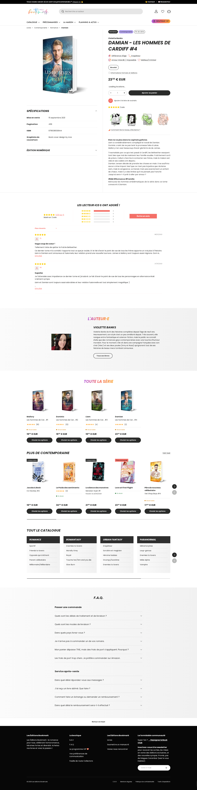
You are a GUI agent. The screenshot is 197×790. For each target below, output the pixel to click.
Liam (88, 416)
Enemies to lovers (74, 546)
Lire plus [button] (38, 255)
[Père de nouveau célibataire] (157, 472)
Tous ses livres (103, 356)
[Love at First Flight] (128, 472)
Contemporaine (40, 28)
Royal (68, 555)
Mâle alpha (145, 560)
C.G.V (115, 782)
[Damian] (128, 400)
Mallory (30, 416)
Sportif (32, 546)
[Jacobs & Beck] (39, 472)
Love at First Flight (124, 487)
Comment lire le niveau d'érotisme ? (125, 130)
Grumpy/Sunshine (111, 560)
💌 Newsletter (164, 2)
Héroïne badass (110, 555)
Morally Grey (72, 550)
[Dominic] (69, 400)
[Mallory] (39, 400)
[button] (168, 11)
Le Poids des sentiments (67, 487)
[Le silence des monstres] (98, 472)
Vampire (144, 564)
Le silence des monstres (97, 487)
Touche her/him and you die (78, 560)
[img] (40, 234)
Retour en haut (98, 722)
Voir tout (166, 453)
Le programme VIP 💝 (79, 749)
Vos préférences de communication (78, 755)
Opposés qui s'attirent (39, 555)
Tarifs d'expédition (164, 782)
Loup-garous (145, 550)
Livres (29, 28)
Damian (119, 416)
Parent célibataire (37, 560)
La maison (68, 22)
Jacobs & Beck (34, 487)
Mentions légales (126, 782)
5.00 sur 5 (60, 215)
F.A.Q (71, 744)
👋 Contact (150, 2)
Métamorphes (146, 546)
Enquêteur (135, 56)
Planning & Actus (87, 22)
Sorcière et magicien (112, 550)
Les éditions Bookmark (40, 782)
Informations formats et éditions (124, 73)
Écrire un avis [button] (143, 216)
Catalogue (32, 22)
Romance (54, 28)
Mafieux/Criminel (148, 60)
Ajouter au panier (149, 93)
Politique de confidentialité (145, 782)
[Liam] (98, 400)
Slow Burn (70, 564)
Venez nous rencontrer (117, 749)
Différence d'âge (119, 56)
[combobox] (101, 11)
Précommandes (50, 22)
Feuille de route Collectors (81, 761)
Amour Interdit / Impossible (124, 60)
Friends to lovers (36, 550)
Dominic (60, 416)
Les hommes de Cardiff (139, 45)
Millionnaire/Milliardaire (39, 564)
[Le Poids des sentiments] (69, 472)
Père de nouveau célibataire (153, 489)
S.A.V (71, 740)
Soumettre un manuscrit (118, 744)
